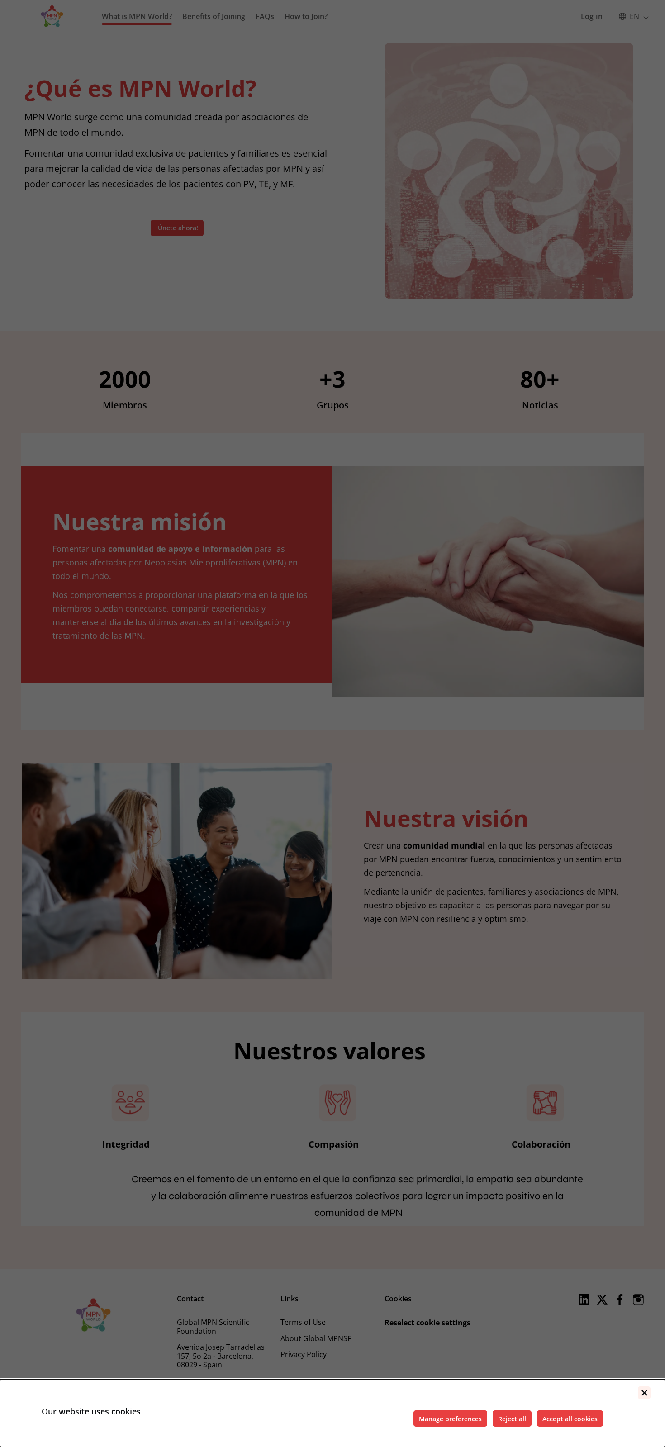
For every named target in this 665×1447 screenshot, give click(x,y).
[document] (332, 1413)
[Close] (644, 1392)
